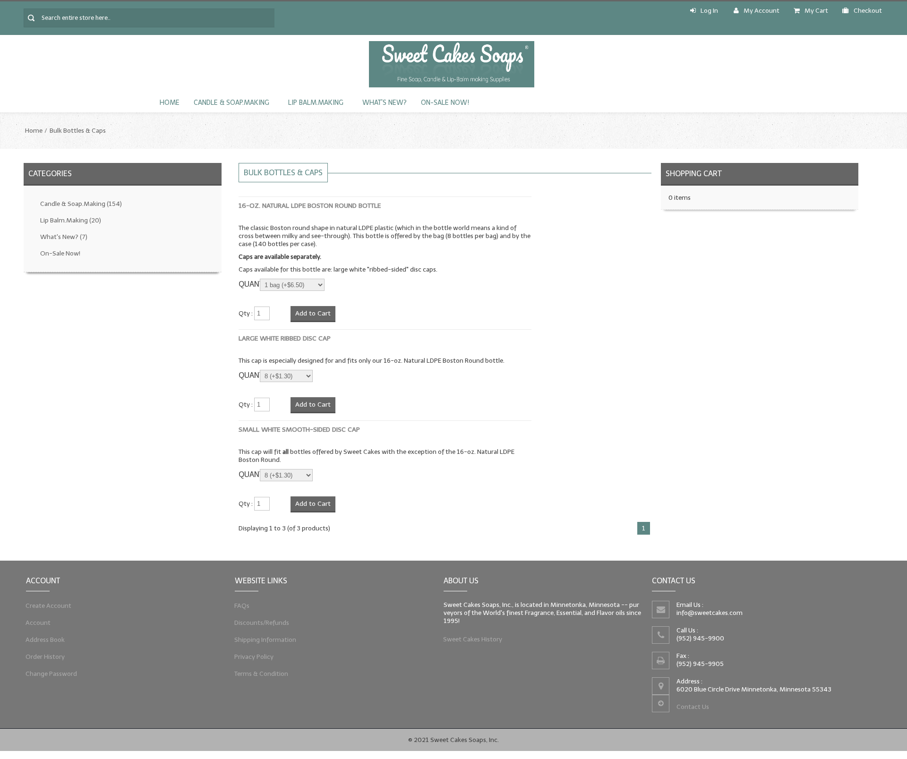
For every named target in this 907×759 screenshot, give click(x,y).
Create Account (48, 606)
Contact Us (692, 707)
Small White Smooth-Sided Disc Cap (299, 430)
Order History (45, 657)
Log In (709, 11)
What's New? (384, 103)
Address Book (45, 640)
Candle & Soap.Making (231, 103)
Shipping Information (265, 640)
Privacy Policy (254, 657)
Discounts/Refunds (262, 623)
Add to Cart (313, 313)
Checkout (868, 11)
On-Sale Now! (445, 103)
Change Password (51, 674)
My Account (761, 11)
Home (170, 103)
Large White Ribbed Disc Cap (285, 338)
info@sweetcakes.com (709, 613)
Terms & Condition (261, 674)
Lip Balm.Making (315, 103)
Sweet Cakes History (473, 639)
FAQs (242, 606)
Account (38, 623)
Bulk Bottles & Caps (78, 131)
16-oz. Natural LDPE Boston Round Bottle (310, 206)
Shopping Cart (694, 173)
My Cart (816, 11)
